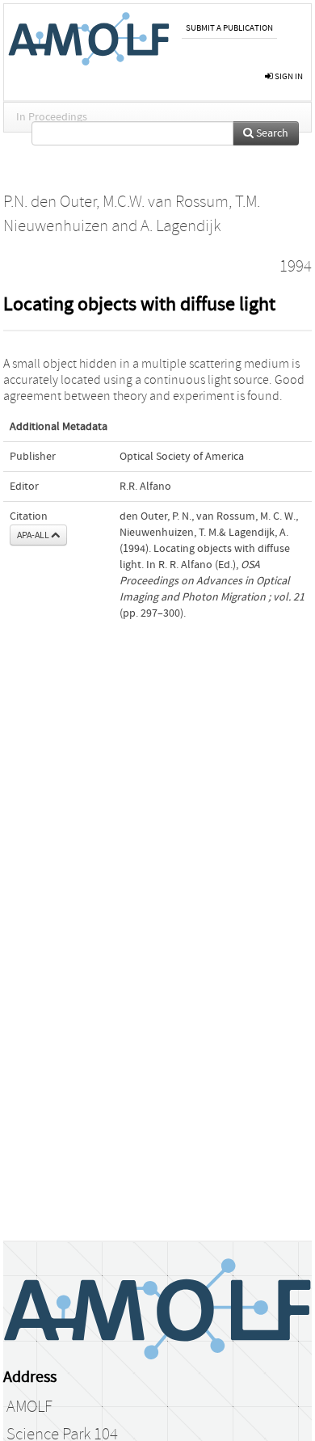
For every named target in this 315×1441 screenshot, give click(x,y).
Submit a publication (229, 28)
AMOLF (29, 1407)
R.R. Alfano (145, 486)
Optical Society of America (182, 456)
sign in (288, 76)
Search (271, 133)
